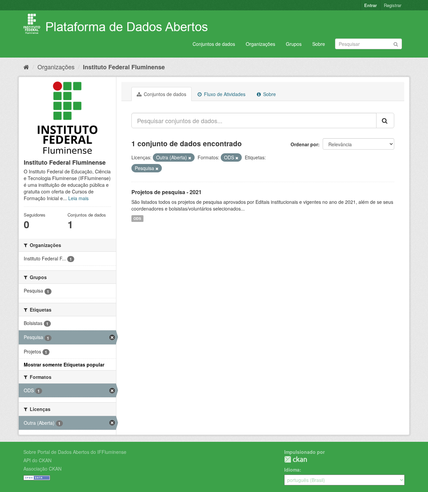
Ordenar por (304, 144)
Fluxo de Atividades (224, 94)
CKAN (295, 459)
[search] (385, 120)
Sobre (318, 43)
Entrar (370, 5)
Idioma (292, 469)
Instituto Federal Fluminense (124, 67)
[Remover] (189, 157)
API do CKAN (37, 460)
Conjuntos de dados (214, 43)
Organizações (260, 43)
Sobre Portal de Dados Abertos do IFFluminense (74, 451)
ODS (137, 218)
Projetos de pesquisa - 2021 (166, 192)
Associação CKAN (42, 468)
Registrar (392, 5)
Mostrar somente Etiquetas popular (64, 364)
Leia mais (78, 198)
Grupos (294, 43)
